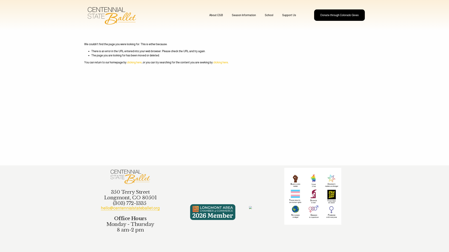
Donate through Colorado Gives (339, 15)
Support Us (289, 15)
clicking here (134, 62)
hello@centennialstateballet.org (130, 208)
